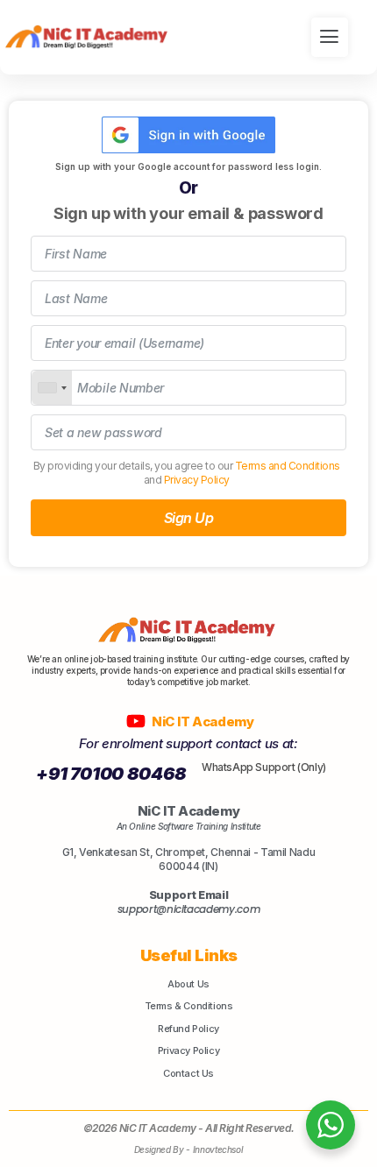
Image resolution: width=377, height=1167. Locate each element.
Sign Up (189, 518)
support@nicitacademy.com (188, 909)
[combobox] (52, 388)
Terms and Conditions (287, 465)
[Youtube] (136, 721)
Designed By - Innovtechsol (189, 1149)
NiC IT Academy (204, 721)
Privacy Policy (197, 479)
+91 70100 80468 (111, 773)
